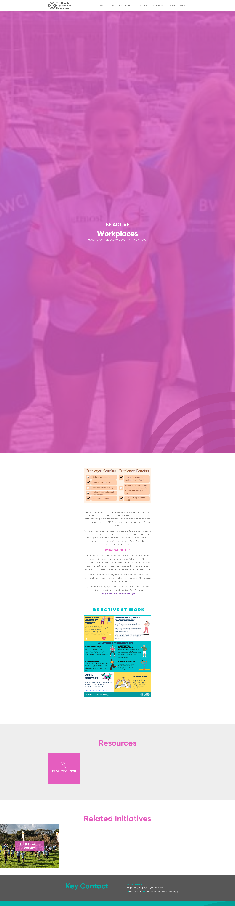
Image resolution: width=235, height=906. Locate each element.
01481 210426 (135, 892)
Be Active (117, 224)
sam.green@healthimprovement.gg (117, 594)
